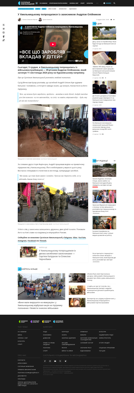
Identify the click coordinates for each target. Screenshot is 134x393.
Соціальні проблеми (107, 348)
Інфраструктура (105, 338)
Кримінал (84, 332)
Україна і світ (74, 3)
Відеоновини (72, 8)
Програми (21, 379)
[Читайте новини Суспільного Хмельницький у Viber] (60, 361)
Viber (75, 237)
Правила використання (27, 369)
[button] (3, 24)
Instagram (22, 240)
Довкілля (46, 338)
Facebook (32, 240)
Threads (42, 240)
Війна (20, 335)
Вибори (83, 335)
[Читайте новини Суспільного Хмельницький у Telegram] (65, 361)
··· (97, 3)
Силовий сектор (86, 343)
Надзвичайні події (106, 335)
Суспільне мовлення (26, 366)
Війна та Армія (52, 8)
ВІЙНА (43, 8)
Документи (22, 376)
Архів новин (22, 363)
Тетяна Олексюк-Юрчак (29, 19)
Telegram (68, 237)
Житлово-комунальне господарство (89, 339)
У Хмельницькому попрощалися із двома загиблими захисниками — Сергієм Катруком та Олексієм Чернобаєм (57, 255)
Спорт (82, 3)
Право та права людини (49, 343)
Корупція (65, 332)
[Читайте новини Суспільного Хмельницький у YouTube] (55, 361)
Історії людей (104, 343)
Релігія (64, 348)
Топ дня (102, 351)
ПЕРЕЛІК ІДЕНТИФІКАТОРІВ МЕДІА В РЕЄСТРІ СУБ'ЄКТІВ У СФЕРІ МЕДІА (28, 383)
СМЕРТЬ (38, 8)
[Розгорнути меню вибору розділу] (37, 3)
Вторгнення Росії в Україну (58, 3)
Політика (46, 348)
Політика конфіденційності (28, 373)
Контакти (21, 360)
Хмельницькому (50, 67)
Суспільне (68, 371)
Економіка (47, 335)
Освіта (64, 335)
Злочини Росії (62, 8)
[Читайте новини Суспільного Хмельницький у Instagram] (50, 361)
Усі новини (43, 3)
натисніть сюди (68, 373)
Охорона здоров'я (69, 338)
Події (45, 332)
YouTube (82, 237)
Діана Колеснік (47, 19)
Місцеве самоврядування (68, 343)
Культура (90, 3)
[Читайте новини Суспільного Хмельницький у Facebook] (45, 361)
